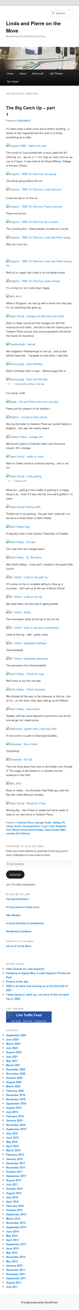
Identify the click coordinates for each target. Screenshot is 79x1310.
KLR (8, 830)
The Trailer (13, 81)
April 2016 (12, 1201)
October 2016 (14, 1188)
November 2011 (15, 1274)
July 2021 (12, 1056)
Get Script (16, 1021)
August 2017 (13, 1180)
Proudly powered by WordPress (39, 1302)
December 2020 (15, 1069)
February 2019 (15, 1116)
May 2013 (12, 1252)
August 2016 (13, 1193)
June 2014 (12, 1231)
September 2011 (16, 1278)
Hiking (56, 822)
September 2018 (16, 1129)
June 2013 (12, 1248)
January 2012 (14, 1265)
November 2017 (15, 1167)
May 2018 (12, 1142)
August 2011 (13, 1282)
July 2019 (12, 1112)
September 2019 (16, 1103)
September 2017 (16, 1176)
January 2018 (14, 1159)
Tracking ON (40, 1021)
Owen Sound (52, 830)
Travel (17, 826)
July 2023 (12, 1048)
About (23, 73)
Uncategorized (30, 826)
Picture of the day (17, 981)
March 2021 (13, 1065)
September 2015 (16, 1214)
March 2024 (13, 1044)
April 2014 (12, 1240)
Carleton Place (25, 822)
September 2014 (16, 1227)
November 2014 (15, 1223)
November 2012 (15, 1257)
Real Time (27, 1021)
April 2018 (12, 1146)
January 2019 (14, 1120)
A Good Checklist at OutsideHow (25, 923)
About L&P (38, 73)
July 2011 (12, 1287)
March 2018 (13, 1150)
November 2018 (15, 1125)
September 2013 (16, 1244)
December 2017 (15, 1163)
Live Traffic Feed (29, 1015)
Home (10, 73)
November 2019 (15, 1099)
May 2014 (12, 1236)
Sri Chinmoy (23, 833)
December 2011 (15, 1270)
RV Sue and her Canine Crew (22, 907)
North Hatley (36, 830)
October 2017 (14, 1172)
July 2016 (12, 1197)
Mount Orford (20, 830)
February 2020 (15, 1091)
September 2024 (16, 1035)
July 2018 (12, 1133)
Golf (52, 826)
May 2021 (12, 1061)
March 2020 (13, 1086)
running (10, 833)
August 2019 (13, 1108)
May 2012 (12, 1261)
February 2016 (15, 1206)
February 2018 (15, 1154)
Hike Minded (13, 915)
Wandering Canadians (18, 931)
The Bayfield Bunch (17, 899)
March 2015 (13, 1218)
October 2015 (14, 1210)
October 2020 (14, 1078)
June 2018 (12, 1137)
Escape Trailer (43, 822)
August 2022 (13, 1052)
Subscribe (15, 874)
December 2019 (15, 1095)
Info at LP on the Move (18, 946)
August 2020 (13, 1082)
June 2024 (12, 1039)
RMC (63, 830)
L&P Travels (56, 73)
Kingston (61, 826)
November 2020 (15, 1073)
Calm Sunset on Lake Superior (25, 969)
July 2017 (12, 1184)
